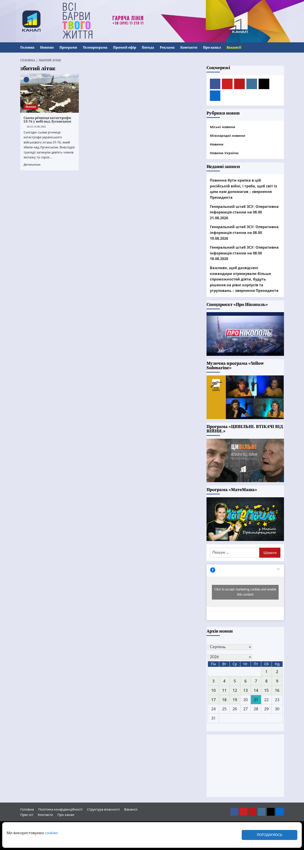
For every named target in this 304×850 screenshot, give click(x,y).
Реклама (167, 47)
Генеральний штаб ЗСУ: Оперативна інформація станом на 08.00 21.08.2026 (244, 212)
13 (245, 690)
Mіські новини (222, 127)
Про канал (212, 47)
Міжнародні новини (227, 135)
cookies (51, 832)
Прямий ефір (124, 47)
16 (277, 690)
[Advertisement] (245, 766)
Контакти (188, 47)
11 (224, 690)
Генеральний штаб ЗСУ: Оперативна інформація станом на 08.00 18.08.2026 (244, 253)
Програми (68, 47)
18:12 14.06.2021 (36, 126)
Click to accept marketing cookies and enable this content (245, 592)
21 (256, 699)
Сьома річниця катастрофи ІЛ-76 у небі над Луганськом (47, 120)
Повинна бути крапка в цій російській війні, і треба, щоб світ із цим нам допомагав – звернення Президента (243, 189)
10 (213, 690)
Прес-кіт (26, 814)
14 (256, 690)
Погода (148, 47)
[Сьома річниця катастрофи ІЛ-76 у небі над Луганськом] (49, 93)
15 (266, 690)
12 (235, 690)
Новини (47, 47)
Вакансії (234, 47)
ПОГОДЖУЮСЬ (269, 835)
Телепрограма (95, 47)
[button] (281, 47)
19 (235, 699)
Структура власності (103, 809)
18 (224, 699)
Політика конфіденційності (60, 809)
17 (213, 699)
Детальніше (32, 164)
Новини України (224, 153)
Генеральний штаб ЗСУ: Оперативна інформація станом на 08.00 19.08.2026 (244, 232)
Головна (27, 47)
